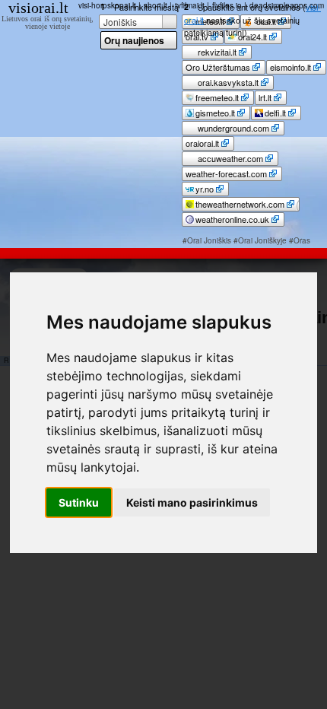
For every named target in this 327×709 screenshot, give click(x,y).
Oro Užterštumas (218, 67)
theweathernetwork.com (239, 204)
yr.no (204, 189)
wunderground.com (232, 128)
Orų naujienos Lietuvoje (134, 41)
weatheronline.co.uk (232, 219)
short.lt (155, 5)
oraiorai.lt (202, 143)
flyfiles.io (227, 5)
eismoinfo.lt (290, 67)
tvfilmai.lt (190, 5)
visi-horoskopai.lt (107, 5)
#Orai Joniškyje (260, 240)
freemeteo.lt (217, 97)
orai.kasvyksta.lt (227, 82)
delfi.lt (275, 113)
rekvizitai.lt (216, 52)
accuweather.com (229, 158)
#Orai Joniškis (207, 240)
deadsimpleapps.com (286, 5)
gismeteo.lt (215, 113)
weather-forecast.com (226, 173)
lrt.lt (265, 97)
